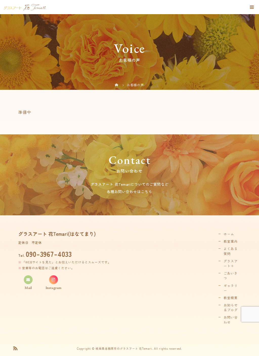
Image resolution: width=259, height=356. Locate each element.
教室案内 (231, 241)
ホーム (229, 234)
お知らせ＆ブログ (231, 307)
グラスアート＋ (231, 263)
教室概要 (231, 297)
